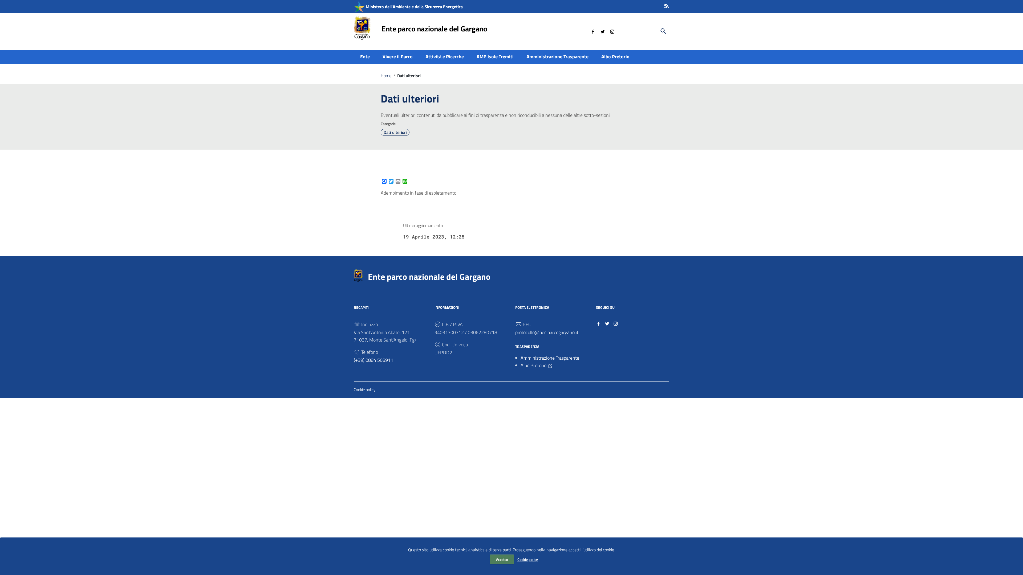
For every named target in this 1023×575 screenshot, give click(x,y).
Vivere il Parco (398, 56)
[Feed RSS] (666, 5)
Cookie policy (527, 559)
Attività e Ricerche (444, 56)
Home (386, 75)
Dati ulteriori (395, 132)
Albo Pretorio (615, 56)
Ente (365, 56)
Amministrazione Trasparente (557, 56)
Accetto (502, 559)
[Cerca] (663, 31)
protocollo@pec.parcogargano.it (546, 332)
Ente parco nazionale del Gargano (434, 28)
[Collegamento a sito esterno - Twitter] (602, 31)
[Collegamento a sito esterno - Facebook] (593, 31)
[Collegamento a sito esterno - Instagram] (612, 31)
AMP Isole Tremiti (495, 56)
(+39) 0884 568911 (373, 360)
